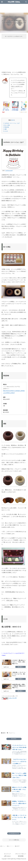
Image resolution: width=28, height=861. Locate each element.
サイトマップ (7, 853)
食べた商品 (6, 125)
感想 (5, 129)
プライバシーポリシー (20, 853)
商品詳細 (6, 127)
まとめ (5, 131)
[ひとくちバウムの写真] (14, 435)
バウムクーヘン (11, 732)
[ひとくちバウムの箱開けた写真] (13, 291)
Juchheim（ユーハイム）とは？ (11, 123)
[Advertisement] (14, 55)
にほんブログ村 (12, 698)
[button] (24, 439)
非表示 (12, 120)
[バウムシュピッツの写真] (13, 556)
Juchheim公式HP (9, 170)
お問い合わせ (7, 856)
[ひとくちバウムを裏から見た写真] (14, 480)
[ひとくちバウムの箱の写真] (13, 259)
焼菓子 (4, 732)
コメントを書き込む (14, 839)
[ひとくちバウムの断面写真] (14, 499)
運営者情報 (20, 856)
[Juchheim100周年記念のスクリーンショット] (13, 158)
